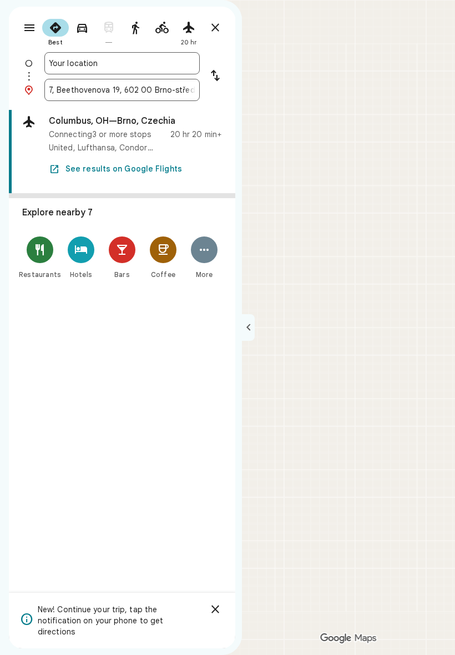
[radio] (55, 31)
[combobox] (122, 63)
